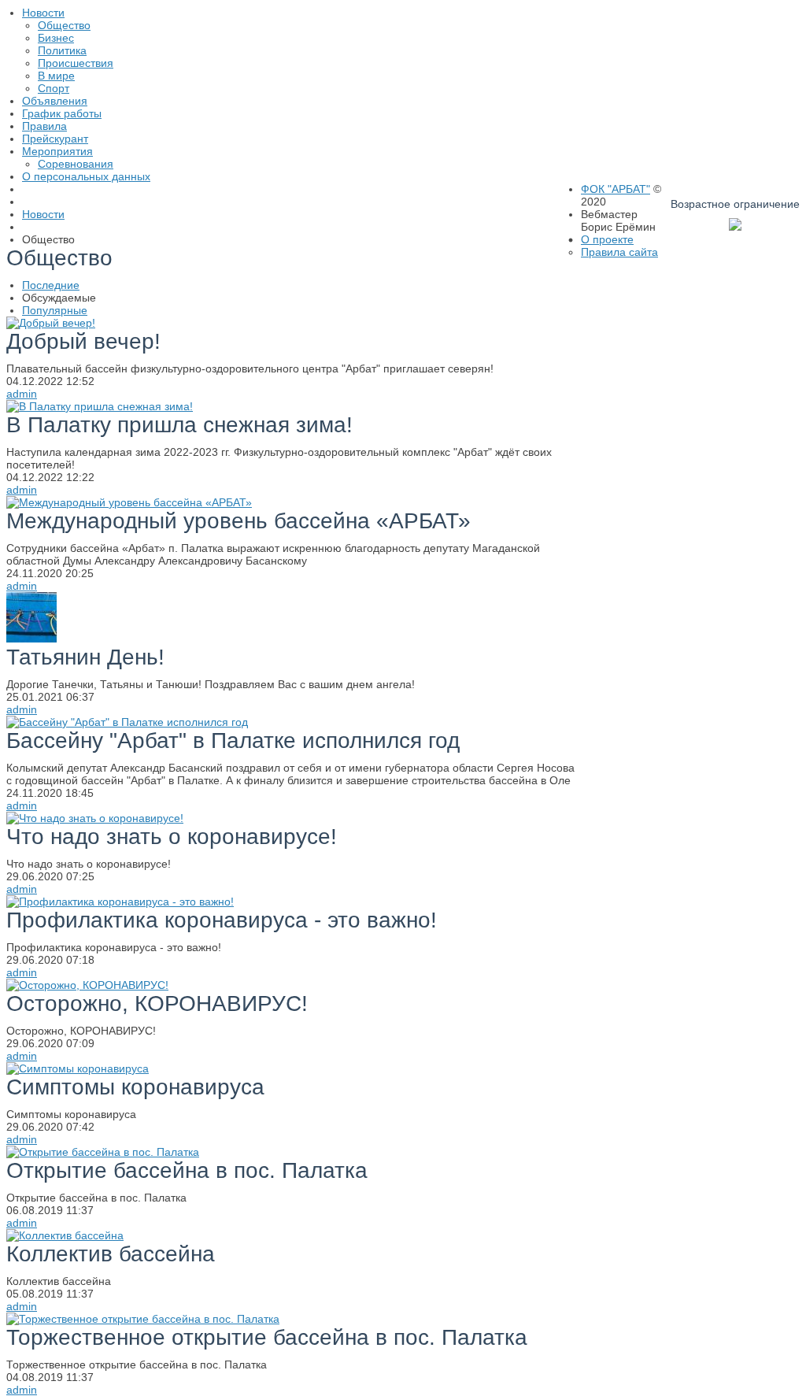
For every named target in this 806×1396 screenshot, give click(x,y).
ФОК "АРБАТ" (615, 189)
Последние (50, 285)
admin (21, 393)
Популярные (54, 310)
